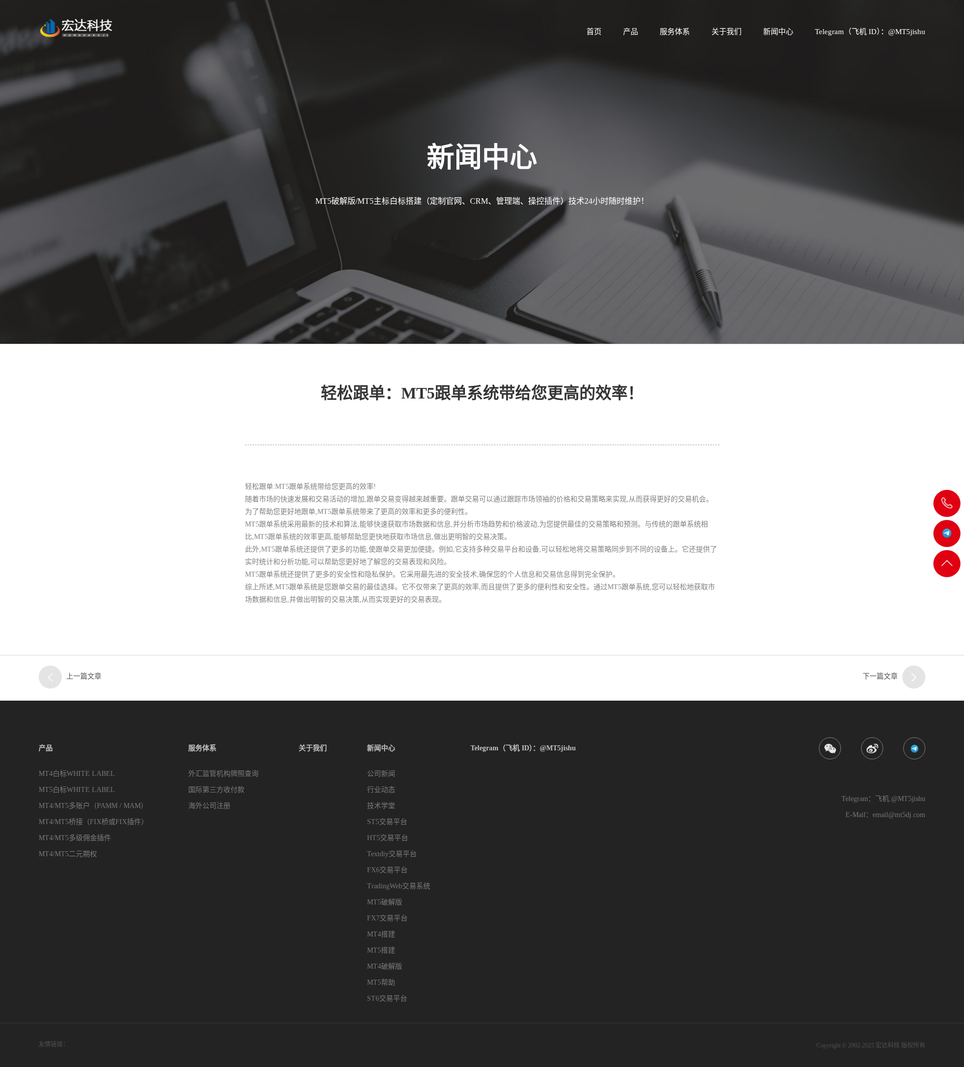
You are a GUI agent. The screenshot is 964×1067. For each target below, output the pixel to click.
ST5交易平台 (387, 822)
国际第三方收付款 (216, 789)
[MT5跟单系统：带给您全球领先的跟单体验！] (913, 677)
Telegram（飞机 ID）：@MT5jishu (870, 32)
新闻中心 (778, 32)
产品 (630, 32)
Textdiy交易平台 (392, 854)
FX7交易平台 (387, 918)
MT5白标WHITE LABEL (77, 789)
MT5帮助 (381, 982)
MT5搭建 (381, 950)
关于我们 (726, 32)
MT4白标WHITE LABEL (77, 773)
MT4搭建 (381, 934)
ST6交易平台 (387, 998)
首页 (593, 32)
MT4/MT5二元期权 (68, 854)
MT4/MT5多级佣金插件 (75, 838)
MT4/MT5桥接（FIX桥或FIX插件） (93, 822)
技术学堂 (381, 806)
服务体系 (675, 32)
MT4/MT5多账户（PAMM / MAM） (93, 806)
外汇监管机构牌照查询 (223, 773)
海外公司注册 (209, 806)
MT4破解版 (384, 966)
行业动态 (381, 789)
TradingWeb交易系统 (398, 886)
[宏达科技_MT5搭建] (75, 27)
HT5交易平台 (387, 838)
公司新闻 (381, 773)
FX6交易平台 (387, 870)
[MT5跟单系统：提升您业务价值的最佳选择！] (50, 677)
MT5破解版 (384, 902)
